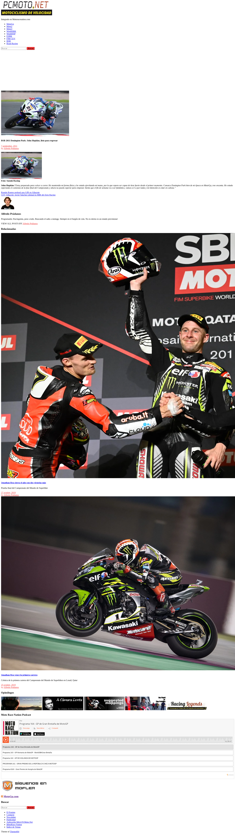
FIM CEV (11, 39)
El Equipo (11, 812)
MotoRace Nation (14, 824)
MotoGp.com (11, 796)
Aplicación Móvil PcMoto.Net (20, 822)
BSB (9, 41)
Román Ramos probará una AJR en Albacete (20, 192)
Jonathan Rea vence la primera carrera (19, 675)
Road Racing (12, 43)
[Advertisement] (117, 70)
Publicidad (11, 820)
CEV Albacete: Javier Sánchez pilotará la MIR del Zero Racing (28, 195)
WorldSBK (11, 31)
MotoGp (10, 24)
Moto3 (9, 29)
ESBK (9, 36)
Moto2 (9, 26)
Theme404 (14, 831)
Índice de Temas (14, 827)
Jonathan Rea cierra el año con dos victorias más (23, 483)
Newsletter (11, 817)
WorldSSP (11, 34)
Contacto (10, 815)
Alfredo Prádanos (11, 148)
